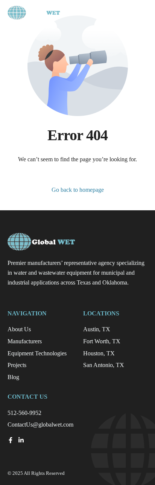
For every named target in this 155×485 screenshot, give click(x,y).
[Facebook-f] (11, 440)
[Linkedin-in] (21, 440)
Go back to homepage (78, 190)
